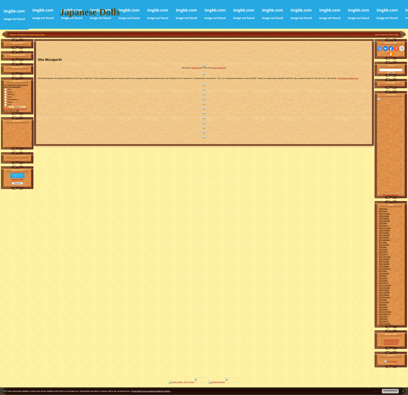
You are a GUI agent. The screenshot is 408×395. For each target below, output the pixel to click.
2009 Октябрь (384, 214)
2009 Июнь (383, 209)
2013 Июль (383, 309)
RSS (396, 34)
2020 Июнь (383, 316)
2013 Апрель (384, 302)
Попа (9, 97)
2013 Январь (384, 295)
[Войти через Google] (401, 48)
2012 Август (384, 283)
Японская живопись (391, 195)
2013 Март (383, 300)
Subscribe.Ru (196, 68)
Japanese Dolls (17, 179)
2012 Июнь (383, 278)
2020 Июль (383, 319)
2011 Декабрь (384, 264)
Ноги (9, 105)
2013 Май (382, 304)
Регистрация (34, 34)
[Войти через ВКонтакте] (385, 48)
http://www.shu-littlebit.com (348, 78)
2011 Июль (383, 252)
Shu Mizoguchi (22, 34)
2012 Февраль (384, 269)
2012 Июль (383, 281)
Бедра (9, 102)
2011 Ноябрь (384, 261)
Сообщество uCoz (391, 342)
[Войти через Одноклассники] (391, 54)
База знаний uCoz (391, 344)
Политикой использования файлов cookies (150, 391)
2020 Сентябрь (385, 324)
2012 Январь (384, 266)
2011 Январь (384, 237)
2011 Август (383, 254)
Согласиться (390, 391)
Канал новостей (218, 68)
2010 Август (384, 226)
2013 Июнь (383, 307)
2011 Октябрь (384, 259)
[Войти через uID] (380, 48)
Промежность (13, 99)
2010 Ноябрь (384, 233)
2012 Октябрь (384, 288)
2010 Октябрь (384, 230)
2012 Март (383, 271)
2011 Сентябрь (385, 257)
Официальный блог (391, 340)
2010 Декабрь (384, 235)
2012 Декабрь (384, 292)
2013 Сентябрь (385, 312)
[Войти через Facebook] (390, 48)
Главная (13, 34)
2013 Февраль (384, 297)
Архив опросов (21, 109)
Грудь (9, 92)
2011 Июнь (383, 249)
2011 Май (382, 247)
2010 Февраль (384, 221)
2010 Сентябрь (385, 228)
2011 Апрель (384, 245)
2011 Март (383, 242)
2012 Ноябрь (384, 290)
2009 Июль (383, 211)
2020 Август (384, 321)
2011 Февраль (384, 240)
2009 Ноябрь (384, 216)
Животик (11, 94)
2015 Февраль (384, 314)
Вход (43, 34)
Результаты (8, 109)
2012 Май (382, 276)
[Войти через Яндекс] (396, 48)
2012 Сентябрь (385, 285)
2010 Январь (384, 218)
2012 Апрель (384, 273)
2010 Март (383, 223)
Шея (9, 89)
